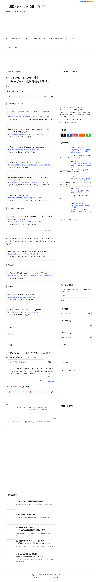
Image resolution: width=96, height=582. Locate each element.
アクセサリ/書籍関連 (28, 374)
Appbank (26, 369)
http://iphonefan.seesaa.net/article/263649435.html (24, 297)
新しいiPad (50, 376)
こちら (75, 122)
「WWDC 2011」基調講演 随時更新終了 (29, 501)
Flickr (45, 369)
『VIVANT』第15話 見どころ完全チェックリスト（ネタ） (81, 192)
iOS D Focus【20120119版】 (26, 514)
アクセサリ (17, 374)
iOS (21, 371)
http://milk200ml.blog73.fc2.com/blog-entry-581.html (25, 198)
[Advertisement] (48, 58)
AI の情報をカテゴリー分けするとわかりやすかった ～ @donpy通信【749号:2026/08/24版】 (81, 150)
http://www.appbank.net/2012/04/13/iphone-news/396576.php (28, 117)
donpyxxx (51, 381)
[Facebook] (83, 1)
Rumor (51, 369)
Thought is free (58, 577)
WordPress (15, 371)
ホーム (9, 71)
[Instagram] (86, 1)
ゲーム (44, 374)
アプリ (38, 374)
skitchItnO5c (41, 230)
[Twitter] (81, 1)
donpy (50, 230)
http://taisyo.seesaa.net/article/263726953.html (23, 312)
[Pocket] (30, 96)
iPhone (30, 371)
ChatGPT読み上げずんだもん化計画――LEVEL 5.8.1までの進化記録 (80, 179)
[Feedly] (91, 1)
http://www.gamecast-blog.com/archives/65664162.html (26, 134)
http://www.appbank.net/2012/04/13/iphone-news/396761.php (28, 182)
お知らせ (9, 374)
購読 (49, 362)
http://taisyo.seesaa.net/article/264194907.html (23, 149)
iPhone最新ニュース (40, 371)
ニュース (50, 374)
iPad (25, 371)
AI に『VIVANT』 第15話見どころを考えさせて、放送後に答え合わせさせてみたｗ (81, 165)
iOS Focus (18, 71)
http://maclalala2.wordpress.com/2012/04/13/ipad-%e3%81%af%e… (29, 165)
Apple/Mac (39, 369)
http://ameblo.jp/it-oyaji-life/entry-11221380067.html (25, 254)
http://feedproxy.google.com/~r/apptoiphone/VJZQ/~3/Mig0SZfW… (30, 275)
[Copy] (51, 96)
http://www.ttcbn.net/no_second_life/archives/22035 (25, 222)
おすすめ (50, 371)
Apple (32, 369)
